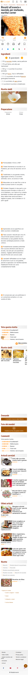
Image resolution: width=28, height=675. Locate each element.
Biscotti (5, 565)
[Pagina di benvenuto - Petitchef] (1, 4)
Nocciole (12, 567)
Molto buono (14, 332)
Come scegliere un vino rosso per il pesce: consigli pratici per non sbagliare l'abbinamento (13, 525)
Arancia (5, 567)
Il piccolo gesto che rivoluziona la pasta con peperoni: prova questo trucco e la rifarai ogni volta (19, 552)
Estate (17, 592)
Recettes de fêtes (18, 579)
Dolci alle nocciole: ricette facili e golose (19, 459)
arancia (23, 76)
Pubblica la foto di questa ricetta (14, 431)
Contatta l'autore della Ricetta (15, 419)
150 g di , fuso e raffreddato (13, 74)
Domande (4, 660)
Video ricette (5, 654)
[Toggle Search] (21, 1)
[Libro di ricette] (13, 1)
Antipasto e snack (10, 599)
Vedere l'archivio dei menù (6, 657)
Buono (12, 335)
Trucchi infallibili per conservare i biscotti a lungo (19, 470)
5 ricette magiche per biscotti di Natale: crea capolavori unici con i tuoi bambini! (19, 482)
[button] (3, 26)
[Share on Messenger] (8, 49)
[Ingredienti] (2, 337)
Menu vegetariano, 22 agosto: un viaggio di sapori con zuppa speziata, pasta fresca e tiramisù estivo (14, 538)
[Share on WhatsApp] (13, 49)
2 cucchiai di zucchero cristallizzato (13, 84)
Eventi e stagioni (9, 592)
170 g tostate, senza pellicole (14, 61)
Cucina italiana (9, 602)
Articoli (4, 663)
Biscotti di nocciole (20, 572)
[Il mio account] (16, 1)
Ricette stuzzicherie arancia (11, 570)
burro (9, 74)
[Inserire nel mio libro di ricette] (24, 44)
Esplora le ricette (6, 590)
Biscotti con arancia (8, 575)
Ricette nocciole (7, 572)
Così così (13, 337)
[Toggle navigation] (25, 2)
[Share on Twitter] (19, 49)
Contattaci (18, 652)
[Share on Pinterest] (24, 49)
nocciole (9, 61)
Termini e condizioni (21, 657)
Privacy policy (19, 654)
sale (15, 81)
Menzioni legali (20, 659)
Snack (6, 596)
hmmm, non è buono (17, 339)
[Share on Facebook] (2, 49)
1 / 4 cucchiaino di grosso (12, 81)
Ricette (3, 652)
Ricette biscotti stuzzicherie (18, 565)
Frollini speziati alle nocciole (6, 359)
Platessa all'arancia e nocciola (17, 360)
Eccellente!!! (14, 330)
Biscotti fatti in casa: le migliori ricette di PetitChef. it (19, 492)
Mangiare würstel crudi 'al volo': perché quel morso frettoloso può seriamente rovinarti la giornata (14, 511)
